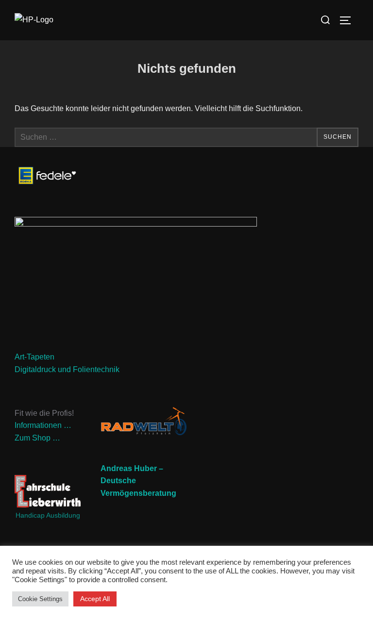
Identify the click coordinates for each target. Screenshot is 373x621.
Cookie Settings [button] (40, 599)
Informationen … (43, 425)
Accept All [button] (95, 599)
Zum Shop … (37, 438)
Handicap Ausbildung (48, 515)
